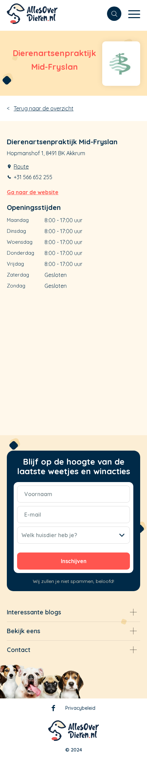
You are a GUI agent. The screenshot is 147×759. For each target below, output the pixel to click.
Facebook (53, 709)
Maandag (18, 220)
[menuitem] (110, 13)
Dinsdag (16, 231)
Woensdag (19, 242)
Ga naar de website (32, 192)
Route (21, 166)
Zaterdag (18, 274)
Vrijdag (15, 264)
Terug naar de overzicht (44, 108)
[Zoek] (110, 13)
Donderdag (20, 253)
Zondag (16, 285)
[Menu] (130, 13)
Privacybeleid (80, 708)
